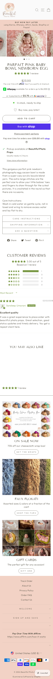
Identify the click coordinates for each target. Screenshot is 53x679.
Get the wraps (27, 452)
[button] (22, 73)
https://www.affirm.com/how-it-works (26, 636)
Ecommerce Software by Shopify (26, 676)
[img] (7, 300)
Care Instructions (26, 219)
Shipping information (26, 225)
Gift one (27, 571)
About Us (26, 585)
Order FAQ (26, 595)
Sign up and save (25, 618)
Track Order (26, 581)
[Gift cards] (26, 538)
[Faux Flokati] (26, 477)
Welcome (26, 609)
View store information (17, 160)
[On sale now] (26, 419)
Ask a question (26, 231)
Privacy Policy (27, 590)
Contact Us (26, 599)
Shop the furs (26, 513)
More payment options (26, 133)
